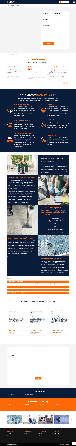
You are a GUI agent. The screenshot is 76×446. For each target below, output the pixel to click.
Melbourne (58, 404)
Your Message (46, 25)
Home (8, 5)
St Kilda (25, 406)
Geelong (17, 5)
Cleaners (12, 5)
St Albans (10, 406)
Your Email (57, 13)
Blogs (40, 435)
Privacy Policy (9, 440)
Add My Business (26, 433)
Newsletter (9, 433)
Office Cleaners (11, 394)
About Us (41, 433)
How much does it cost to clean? (15, 281)
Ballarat (9, 404)
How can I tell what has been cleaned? (17, 292)
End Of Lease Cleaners (28, 394)
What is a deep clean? (13, 289)
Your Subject (46, 19)
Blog (8, 435)
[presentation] (64, 83)
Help (8, 438)
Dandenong (26, 404)
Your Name (45, 13)
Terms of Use (62, 444)
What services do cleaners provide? (16, 287)
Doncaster (42, 404)
